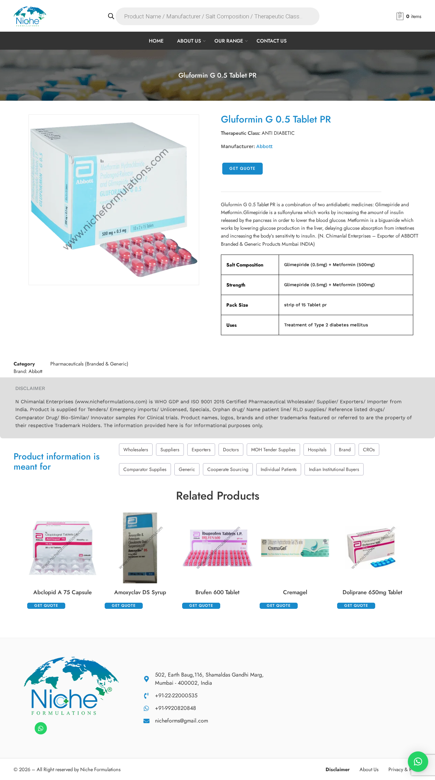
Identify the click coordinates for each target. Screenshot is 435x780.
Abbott (264, 146)
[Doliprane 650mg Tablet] (372, 548)
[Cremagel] (295, 548)
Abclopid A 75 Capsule (62, 592)
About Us (189, 40)
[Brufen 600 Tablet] (217, 548)
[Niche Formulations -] (30, 16)
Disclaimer (338, 769)
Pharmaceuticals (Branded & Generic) (89, 363)
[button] (418, 761)
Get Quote (242, 168)
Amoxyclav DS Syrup (140, 592)
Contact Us (271, 40)
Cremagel (295, 592)
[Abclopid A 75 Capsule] (62, 548)
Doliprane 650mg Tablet (372, 592)
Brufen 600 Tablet (217, 592)
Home (156, 40)
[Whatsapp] (41, 728)
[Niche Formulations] (71, 685)
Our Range (228, 40)
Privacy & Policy (404, 769)
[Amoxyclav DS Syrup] (140, 548)
